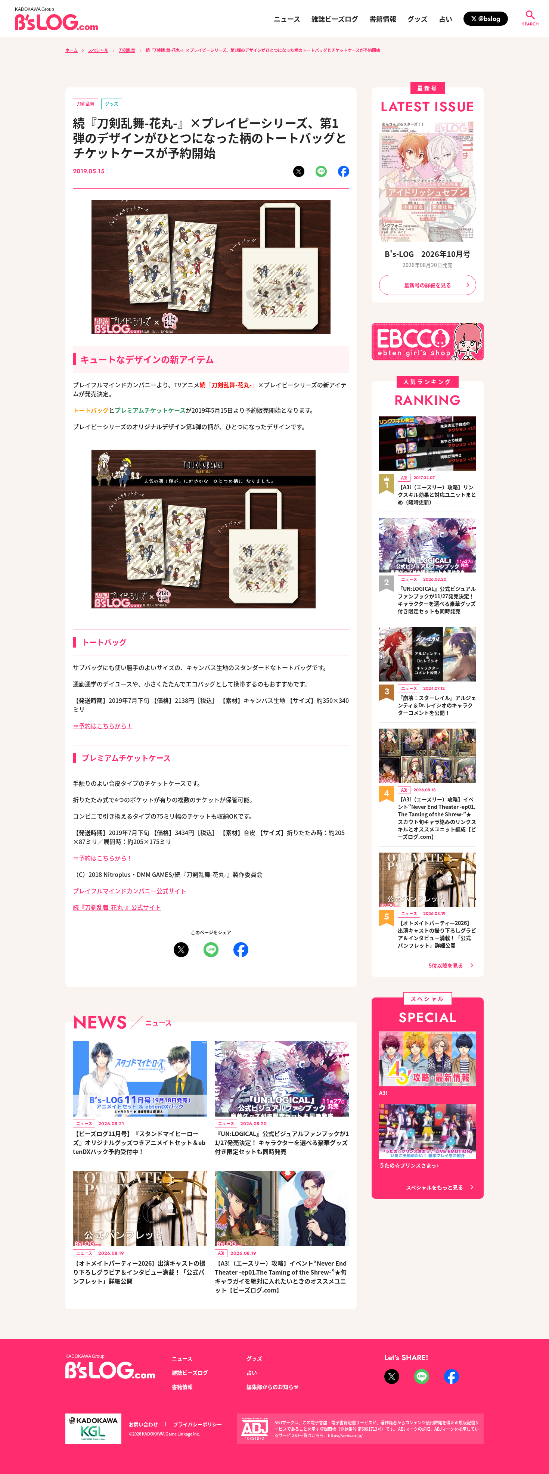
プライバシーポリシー (197, 1424)
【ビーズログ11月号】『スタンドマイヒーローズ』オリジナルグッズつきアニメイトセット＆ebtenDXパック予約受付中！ (139, 1142)
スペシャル (98, 50)
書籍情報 (382, 18)
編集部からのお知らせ (272, 1386)
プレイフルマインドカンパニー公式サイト (129, 890)
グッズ (417, 18)
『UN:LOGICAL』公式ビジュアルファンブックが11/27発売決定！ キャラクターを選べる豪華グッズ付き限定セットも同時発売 (282, 1142)
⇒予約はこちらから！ (103, 725)
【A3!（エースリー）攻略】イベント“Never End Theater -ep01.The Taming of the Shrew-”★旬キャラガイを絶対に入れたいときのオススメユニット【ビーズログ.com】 (281, 1276)
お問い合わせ (143, 1424)
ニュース (287, 18)
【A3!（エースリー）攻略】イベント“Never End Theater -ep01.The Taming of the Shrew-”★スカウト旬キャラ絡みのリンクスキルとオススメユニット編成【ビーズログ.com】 (437, 817)
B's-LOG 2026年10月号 (428, 253)
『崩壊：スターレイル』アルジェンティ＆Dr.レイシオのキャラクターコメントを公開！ (437, 705)
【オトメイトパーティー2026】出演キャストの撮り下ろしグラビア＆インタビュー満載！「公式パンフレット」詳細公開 (139, 1272)
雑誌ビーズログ (334, 18)
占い (445, 18)
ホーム (71, 50)
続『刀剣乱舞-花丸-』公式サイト (117, 907)
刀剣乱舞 (127, 50)
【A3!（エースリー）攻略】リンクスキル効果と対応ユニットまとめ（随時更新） (437, 494)
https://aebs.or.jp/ (345, 1435)
